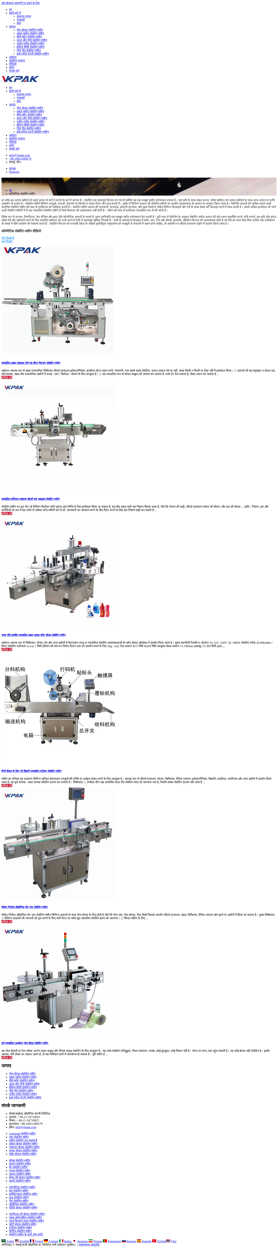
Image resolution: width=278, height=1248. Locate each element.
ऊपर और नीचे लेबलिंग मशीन (32, 40)
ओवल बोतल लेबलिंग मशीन (23, 1143)
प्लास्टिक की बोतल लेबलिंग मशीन (27, 1214)
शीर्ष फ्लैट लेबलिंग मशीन (29, 36)
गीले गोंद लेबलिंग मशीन (29, 50)
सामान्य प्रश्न (24, 16)
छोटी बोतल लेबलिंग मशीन (22, 1224)
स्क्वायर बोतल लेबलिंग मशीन (24, 1147)
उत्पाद (12, 26)
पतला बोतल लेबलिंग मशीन (23, 1150)
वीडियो (12, 64)
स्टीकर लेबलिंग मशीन (20, 1227)
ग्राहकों (21, 19)
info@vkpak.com (19, 155)
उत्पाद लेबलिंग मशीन (20, 1174)
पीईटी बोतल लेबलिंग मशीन (23, 1207)
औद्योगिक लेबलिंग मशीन (21, 1204)
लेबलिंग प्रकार (17, 60)
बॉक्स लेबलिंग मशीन (19, 1160)
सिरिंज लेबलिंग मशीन (20, 1231)
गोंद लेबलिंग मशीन (18, 1200)
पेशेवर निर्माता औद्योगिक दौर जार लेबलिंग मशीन (25, 907)
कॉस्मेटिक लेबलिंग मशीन (22, 1187)
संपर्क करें (14, 70)
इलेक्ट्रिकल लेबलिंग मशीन (23, 1194)
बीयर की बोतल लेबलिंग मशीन (24, 1177)
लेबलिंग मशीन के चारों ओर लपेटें (26, 1234)
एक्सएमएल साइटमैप (89, 1244)
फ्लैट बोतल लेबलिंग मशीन (22, 1154)
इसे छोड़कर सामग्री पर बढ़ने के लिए (21, 3)
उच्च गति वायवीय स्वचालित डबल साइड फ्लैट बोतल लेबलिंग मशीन (34, 635)
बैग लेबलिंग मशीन (18, 1167)
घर (10, 9)
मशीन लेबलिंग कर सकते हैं (23, 1140)
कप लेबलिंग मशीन (18, 1190)
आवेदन (12, 57)
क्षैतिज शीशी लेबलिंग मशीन (30, 47)
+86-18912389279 (20, 158)
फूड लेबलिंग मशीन (19, 1197)
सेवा (19, 23)
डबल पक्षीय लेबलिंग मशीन (30, 33)
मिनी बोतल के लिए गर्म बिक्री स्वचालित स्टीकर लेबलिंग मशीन (31, 771)
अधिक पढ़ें (7, 377)
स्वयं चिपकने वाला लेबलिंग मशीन (26, 1220)
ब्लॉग (11, 67)
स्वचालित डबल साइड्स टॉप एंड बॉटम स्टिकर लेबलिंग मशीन (31, 362)
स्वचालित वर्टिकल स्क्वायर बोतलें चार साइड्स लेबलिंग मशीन (31, 499)
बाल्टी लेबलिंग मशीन (19, 1180)
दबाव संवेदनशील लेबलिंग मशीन (25, 1217)
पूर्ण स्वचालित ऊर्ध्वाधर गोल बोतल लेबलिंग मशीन (25, 1043)
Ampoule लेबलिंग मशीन (22, 1133)
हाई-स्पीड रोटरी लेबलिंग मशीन (33, 53)
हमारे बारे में (15, 13)
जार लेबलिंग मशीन (19, 1137)
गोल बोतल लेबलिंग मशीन (30, 30)
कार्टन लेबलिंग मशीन (20, 1163)
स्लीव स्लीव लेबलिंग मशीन (30, 43)
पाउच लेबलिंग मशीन (19, 1170)
